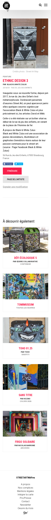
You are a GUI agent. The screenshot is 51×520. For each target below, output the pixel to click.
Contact (25, 501)
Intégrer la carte (25, 494)
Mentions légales (25, 491)
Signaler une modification (15, 186)
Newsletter (25, 504)
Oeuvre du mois (25, 508)
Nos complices (25, 487)
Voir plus (25, 260)
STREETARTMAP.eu (25, 477)
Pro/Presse (25, 498)
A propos (25, 484)
